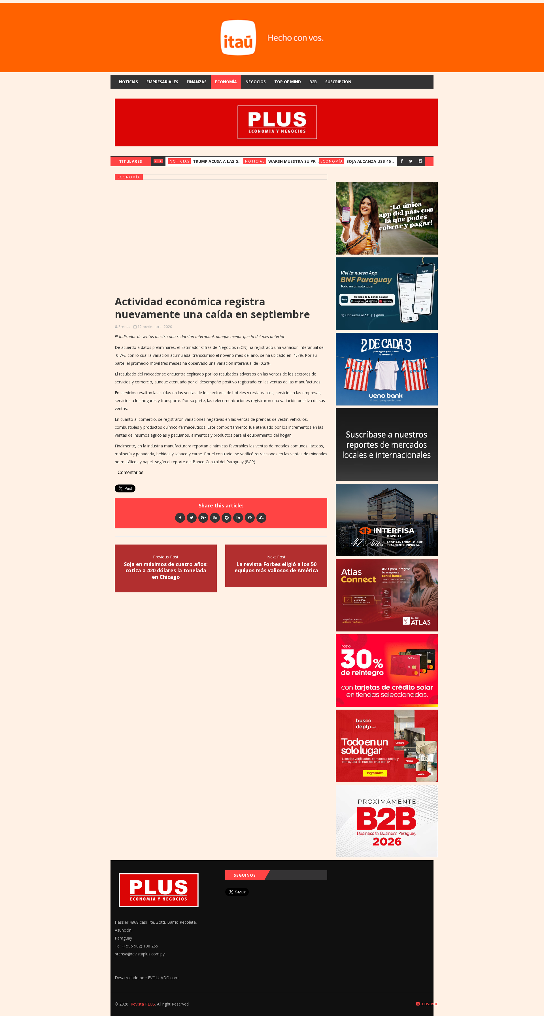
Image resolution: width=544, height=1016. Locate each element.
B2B (313, 81)
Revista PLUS (143, 1004)
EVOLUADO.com (163, 977)
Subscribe (429, 1004)
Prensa (124, 326)
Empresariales (162, 81)
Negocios (255, 81)
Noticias (128, 81)
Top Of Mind (287, 81)
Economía (226, 81)
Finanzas (197, 81)
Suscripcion (338, 81)
